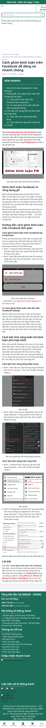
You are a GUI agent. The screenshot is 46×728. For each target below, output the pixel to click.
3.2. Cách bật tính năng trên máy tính (23, 122)
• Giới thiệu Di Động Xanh (11, 634)
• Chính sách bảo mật (9, 649)
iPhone (10, 370)
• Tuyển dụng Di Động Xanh (12, 636)
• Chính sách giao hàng (10, 652)
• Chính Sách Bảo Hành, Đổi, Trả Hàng (16, 644)
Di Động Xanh (32, 573)
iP (25, 576)
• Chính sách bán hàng (10, 642)
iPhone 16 (6, 578)
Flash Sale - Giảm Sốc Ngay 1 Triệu (23, 2)
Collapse (41, 81)
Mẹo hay (15, 54)
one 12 (29, 576)
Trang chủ (5, 54)
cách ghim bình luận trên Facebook (21, 132)
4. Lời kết (8, 125)
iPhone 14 (37, 576)
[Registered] (7, 698)
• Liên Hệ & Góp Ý (8, 639)
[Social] (3, 690)
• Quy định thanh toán (10, 647)
